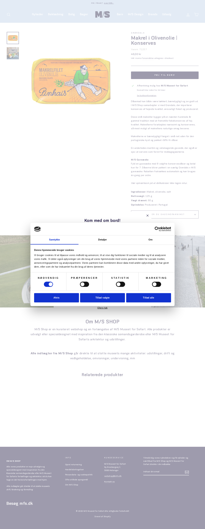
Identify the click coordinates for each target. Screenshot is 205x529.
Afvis (56, 297)
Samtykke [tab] (54, 239)
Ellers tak (103, 308)
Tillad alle (148, 297)
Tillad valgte (102, 297)
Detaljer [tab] (102, 239)
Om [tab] (150, 239)
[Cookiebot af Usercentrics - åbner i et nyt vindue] (157, 229)
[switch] (84, 284)
